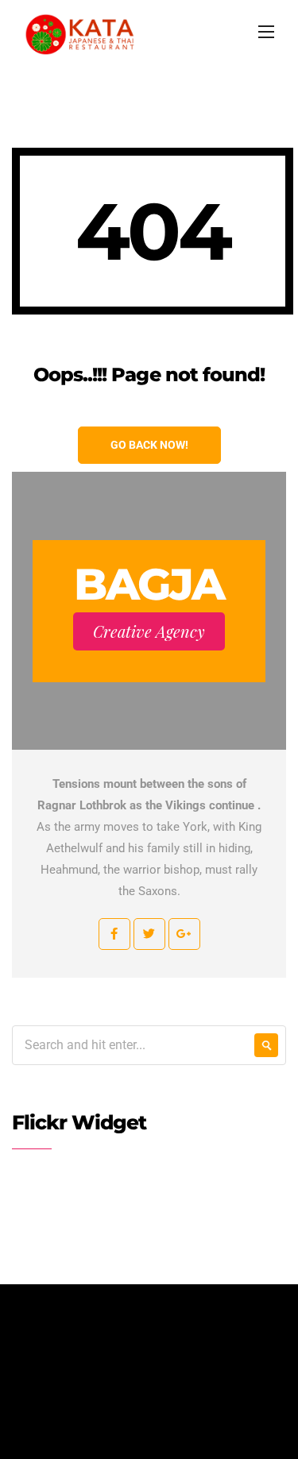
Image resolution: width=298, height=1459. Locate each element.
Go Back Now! (149, 444)
